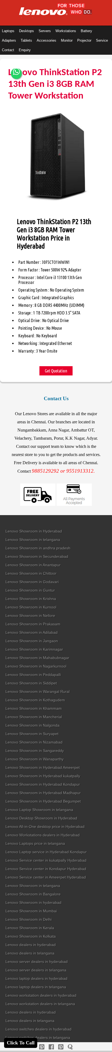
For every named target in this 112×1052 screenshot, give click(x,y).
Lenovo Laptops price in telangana (35, 843)
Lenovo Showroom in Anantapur (33, 565)
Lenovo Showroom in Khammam (33, 708)
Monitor (67, 40)
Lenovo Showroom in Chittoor (31, 573)
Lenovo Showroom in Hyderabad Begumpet (43, 801)
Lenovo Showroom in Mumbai (31, 911)
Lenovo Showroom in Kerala (29, 928)
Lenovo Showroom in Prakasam (32, 624)
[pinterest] (41, 1047)
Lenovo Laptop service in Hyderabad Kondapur (46, 852)
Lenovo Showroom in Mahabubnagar (37, 658)
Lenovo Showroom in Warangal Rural (37, 691)
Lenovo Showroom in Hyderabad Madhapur (43, 793)
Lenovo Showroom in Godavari (32, 582)
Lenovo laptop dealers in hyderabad (36, 978)
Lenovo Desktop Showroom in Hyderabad (41, 818)
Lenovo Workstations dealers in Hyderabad (42, 835)
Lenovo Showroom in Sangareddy (34, 750)
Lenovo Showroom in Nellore (30, 615)
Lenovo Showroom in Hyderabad (33, 531)
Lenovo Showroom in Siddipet (31, 683)
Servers (45, 31)
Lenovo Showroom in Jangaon (31, 641)
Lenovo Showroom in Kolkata (30, 936)
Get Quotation (56, 370)
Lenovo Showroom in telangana (32, 539)
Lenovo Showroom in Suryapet (31, 734)
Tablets (26, 40)
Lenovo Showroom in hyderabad (33, 902)
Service (102, 40)
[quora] (70, 1047)
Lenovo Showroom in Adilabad (31, 632)
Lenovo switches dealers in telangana (37, 1037)
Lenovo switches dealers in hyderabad (38, 1029)
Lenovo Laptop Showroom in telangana (39, 810)
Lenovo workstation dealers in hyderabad (40, 995)
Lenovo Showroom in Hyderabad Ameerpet (42, 767)
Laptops (8, 31)
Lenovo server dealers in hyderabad (36, 961)
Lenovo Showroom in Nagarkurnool (35, 666)
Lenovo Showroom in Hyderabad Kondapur (42, 784)
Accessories (46, 40)
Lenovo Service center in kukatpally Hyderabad (45, 860)
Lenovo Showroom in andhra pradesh (37, 548)
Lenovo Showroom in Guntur (30, 590)
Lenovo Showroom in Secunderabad (36, 556)
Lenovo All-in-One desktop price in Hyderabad (45, 826)
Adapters (9, 40)
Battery (86, 31)
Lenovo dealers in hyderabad (30, 945)
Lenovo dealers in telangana (29, 953)
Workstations (65, 31)
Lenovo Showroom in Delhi (28, 919)
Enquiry (25, 50)
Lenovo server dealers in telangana (35, 970)
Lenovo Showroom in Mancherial (33, 717)
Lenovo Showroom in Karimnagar (34, 649)
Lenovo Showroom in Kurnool (30, 607)
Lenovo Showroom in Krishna (30, 599)
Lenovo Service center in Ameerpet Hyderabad (45, 877)
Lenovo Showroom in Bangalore (33, 894)
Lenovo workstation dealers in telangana (40, 1004)
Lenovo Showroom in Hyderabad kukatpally (42, 776)
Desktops (26, 31)
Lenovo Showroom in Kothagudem (35, 700)
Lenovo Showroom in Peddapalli (33, 674)
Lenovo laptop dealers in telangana (35, 987)
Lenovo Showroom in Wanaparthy (34, 759)
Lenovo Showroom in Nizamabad (34, 742)
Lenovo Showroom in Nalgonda (32, 725)
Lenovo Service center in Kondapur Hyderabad (45, 869)
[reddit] (60, 1047)
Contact (8, 50)
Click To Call (21, 1042)
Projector (84, 40)
